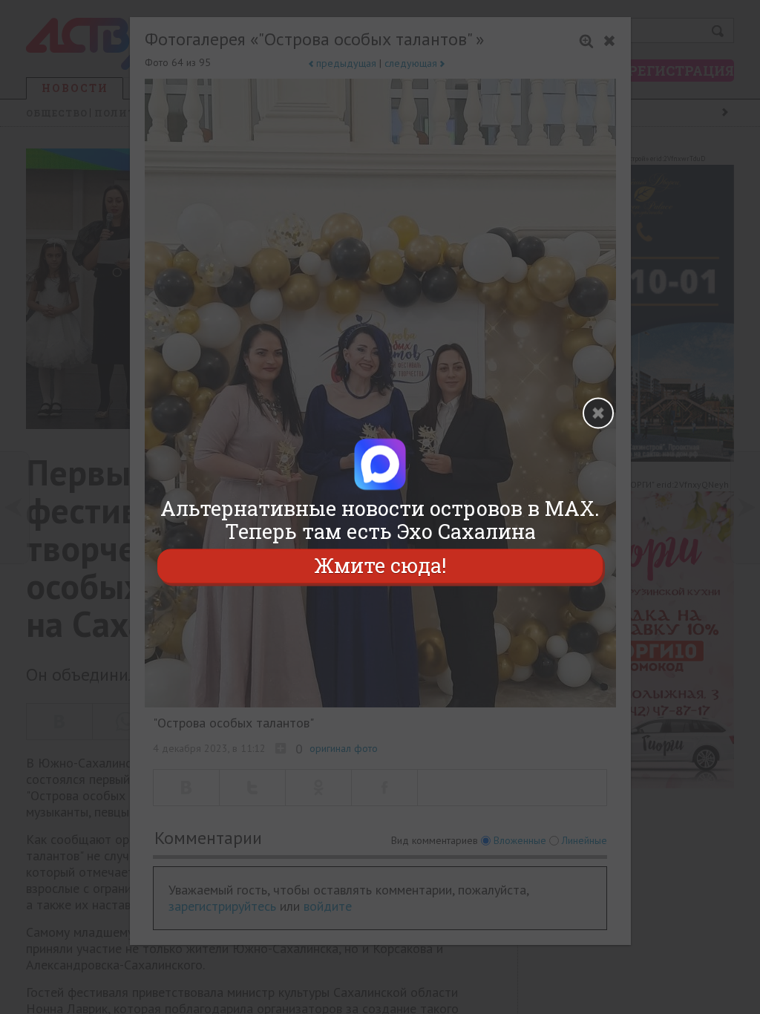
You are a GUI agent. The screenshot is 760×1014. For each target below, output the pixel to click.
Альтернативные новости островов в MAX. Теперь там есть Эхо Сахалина (380, 519)
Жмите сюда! (380, 566)
